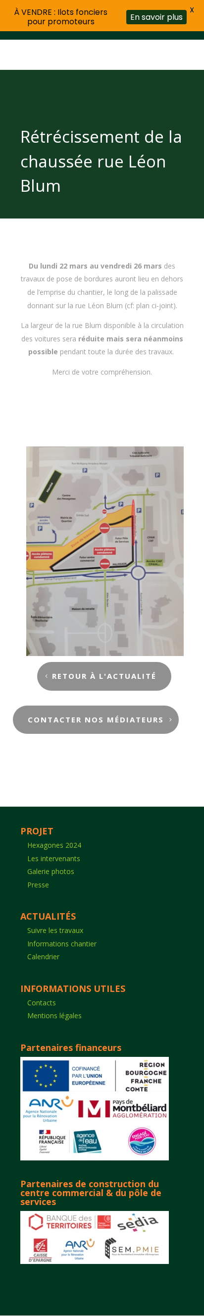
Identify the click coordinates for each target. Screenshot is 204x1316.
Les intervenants (53, 858)
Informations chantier (62, 943)
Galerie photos (50, 871)
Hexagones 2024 (54, 845)
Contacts (41, 1002)
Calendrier (43, 956)
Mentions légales (54, 1015)
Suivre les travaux (55, 930)
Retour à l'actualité (104, 676)
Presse (38, 884)
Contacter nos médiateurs (96, 719)
